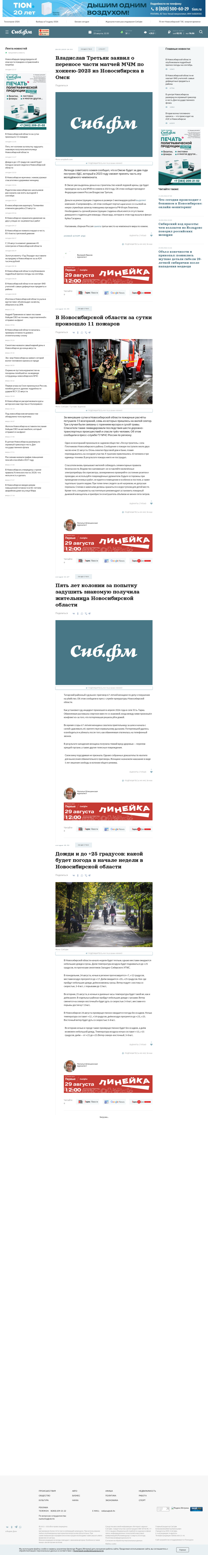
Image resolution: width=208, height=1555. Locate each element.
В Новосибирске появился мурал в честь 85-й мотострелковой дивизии (25, 232)
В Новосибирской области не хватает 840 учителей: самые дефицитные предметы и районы (25, 286)
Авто (74, 1491)
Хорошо (182, 1550)
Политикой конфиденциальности (88, 1550)
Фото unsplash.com (64, 159)
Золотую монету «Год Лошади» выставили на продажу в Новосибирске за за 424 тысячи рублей (25, 258)
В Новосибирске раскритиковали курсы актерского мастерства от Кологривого (24, 402)
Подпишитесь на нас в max (139, 244)
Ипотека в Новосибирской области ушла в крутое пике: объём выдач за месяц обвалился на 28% (25, 302)
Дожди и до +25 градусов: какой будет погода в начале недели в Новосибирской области (25, 165)
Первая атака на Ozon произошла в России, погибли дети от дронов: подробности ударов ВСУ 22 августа (26, 388)
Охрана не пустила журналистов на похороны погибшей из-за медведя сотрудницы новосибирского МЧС (22, 373)
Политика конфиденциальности (118, 1538)
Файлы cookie (110, 1544)
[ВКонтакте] (73, 332)
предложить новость (16, 53)
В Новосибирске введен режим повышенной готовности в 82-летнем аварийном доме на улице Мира (23, 488)
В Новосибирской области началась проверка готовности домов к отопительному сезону (22, 333)
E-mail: (103, 1511)
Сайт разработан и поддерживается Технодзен (174, 1540)
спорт (102, 49)
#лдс (83, 236)
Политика (110, 1495)
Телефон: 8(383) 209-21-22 (52, 1511)
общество (86, 49)
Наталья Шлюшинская (87, 524)
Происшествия (47, 1491)
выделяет (141, 200)
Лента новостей (16, 48)
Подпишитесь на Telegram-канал (105, 163)
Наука (75, 1500)
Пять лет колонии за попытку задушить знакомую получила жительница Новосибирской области (24, 149)
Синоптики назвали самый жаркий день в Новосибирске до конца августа (25, 346)
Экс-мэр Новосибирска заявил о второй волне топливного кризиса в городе (24, 359)
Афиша (109, 1491)
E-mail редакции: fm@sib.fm (166, 1533)
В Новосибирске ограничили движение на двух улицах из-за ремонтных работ (25, 219)
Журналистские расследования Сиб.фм (124, 22)
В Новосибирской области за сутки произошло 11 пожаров (22, 135)
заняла (97, 226)
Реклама (43, 1507)
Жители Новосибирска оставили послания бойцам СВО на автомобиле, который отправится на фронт (25, 429)
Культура (44, 1500)
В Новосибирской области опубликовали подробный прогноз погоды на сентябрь (25, 272)
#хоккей (68, 236)
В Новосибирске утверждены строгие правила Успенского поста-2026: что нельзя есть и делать (23, 472)
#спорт (76, 236)
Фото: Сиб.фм (61, 949)
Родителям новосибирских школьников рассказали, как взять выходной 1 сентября (24, 193)
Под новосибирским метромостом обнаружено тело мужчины (21, 415)
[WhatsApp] (81, 332)
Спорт (142, 1500)
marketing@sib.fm (47, 1519)
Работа (143, 1495)
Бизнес (76, 1495)
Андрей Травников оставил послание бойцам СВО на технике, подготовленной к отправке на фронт (25, 317)
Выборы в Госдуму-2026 (47, 22)
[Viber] (85, 332)
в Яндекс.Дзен (11, 1531)
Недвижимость (147, 1491)
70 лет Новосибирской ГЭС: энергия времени (180, 22)
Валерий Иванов (84, 256)
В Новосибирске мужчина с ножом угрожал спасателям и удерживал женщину (26, 178)
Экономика (111, 1500)
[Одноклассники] (77, 332)
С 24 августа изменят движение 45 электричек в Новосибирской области (23, 244)
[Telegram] (89, 332)
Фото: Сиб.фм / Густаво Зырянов (70, 406)
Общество (44, 1495)
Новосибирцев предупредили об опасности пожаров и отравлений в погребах (22, 62)
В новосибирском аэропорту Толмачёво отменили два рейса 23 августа (24, 206)
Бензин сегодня (82, 22)
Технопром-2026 (12, 22)
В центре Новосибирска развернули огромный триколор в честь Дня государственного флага (22, 444)
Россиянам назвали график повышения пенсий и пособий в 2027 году (24, 458)
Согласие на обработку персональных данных (123, 1540)
